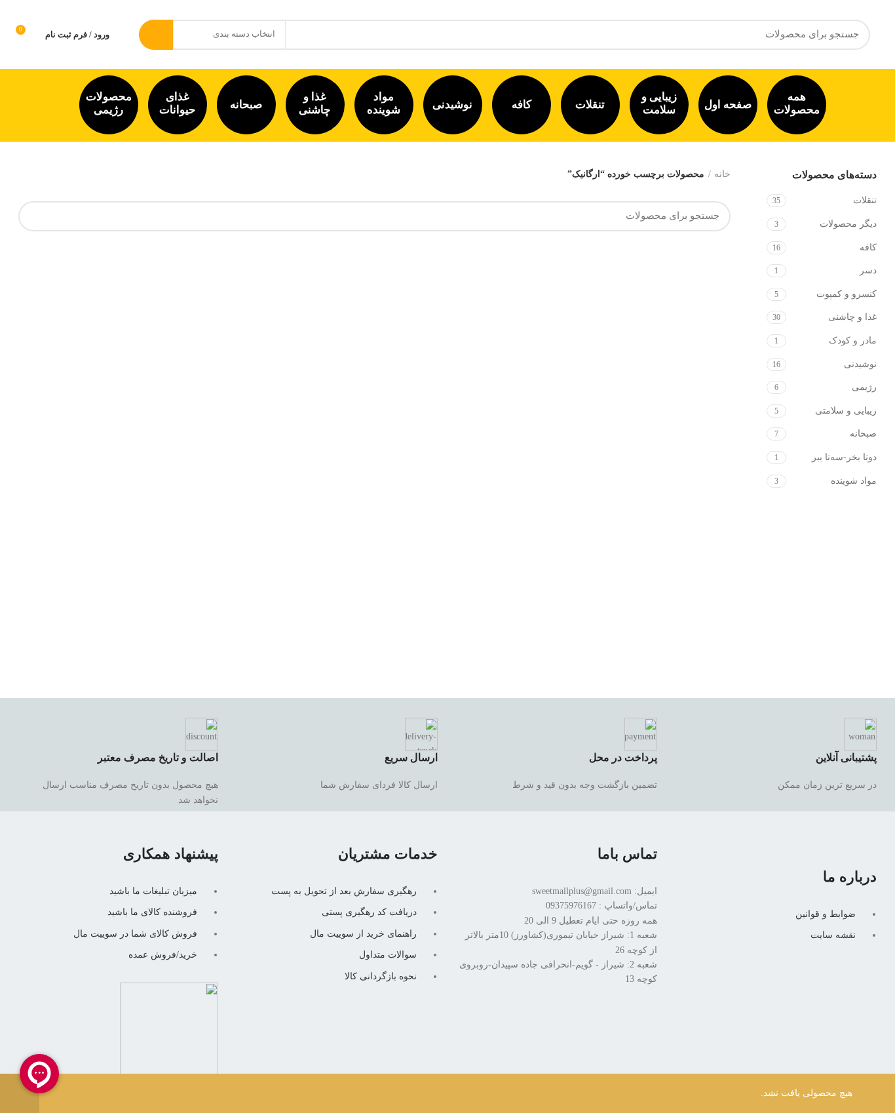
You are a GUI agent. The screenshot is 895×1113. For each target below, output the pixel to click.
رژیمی (864, 387)
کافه (521, 104)
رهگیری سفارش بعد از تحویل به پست (344, 891)
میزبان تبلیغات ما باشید (153, 891)
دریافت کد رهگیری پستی (369, 912)
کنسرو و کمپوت (846, 294)
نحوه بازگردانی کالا (381, 976)
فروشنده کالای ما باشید (152, 912)
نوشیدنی (452, 104)
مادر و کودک (853, 340)
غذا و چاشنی (315, 103)
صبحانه (246, 104)
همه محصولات (797, 103)
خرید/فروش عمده (162, 955)
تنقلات (590, 104)
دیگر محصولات (848, 224)
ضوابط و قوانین (825, 914)
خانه (722, 174)
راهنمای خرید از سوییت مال (363, 934)
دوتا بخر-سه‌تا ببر (844, 457)
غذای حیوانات (177, 103)
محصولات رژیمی (109, 103)
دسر (868, 270)
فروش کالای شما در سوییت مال (135, 934)
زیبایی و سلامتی (846, 411)
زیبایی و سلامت (659, 103)
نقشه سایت (833, 935)
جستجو (156, 35)
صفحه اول (728, 104)
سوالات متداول (388, 955)
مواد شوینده (383, 103)
